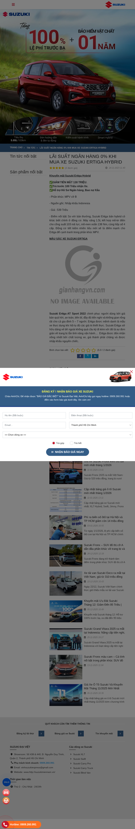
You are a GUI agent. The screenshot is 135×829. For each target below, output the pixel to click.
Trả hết (77, 443)
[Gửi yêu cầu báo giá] (6, 792)
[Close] (131, 371)
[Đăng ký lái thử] (6, 800)
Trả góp (59, 443)
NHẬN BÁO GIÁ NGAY (69, 452)
